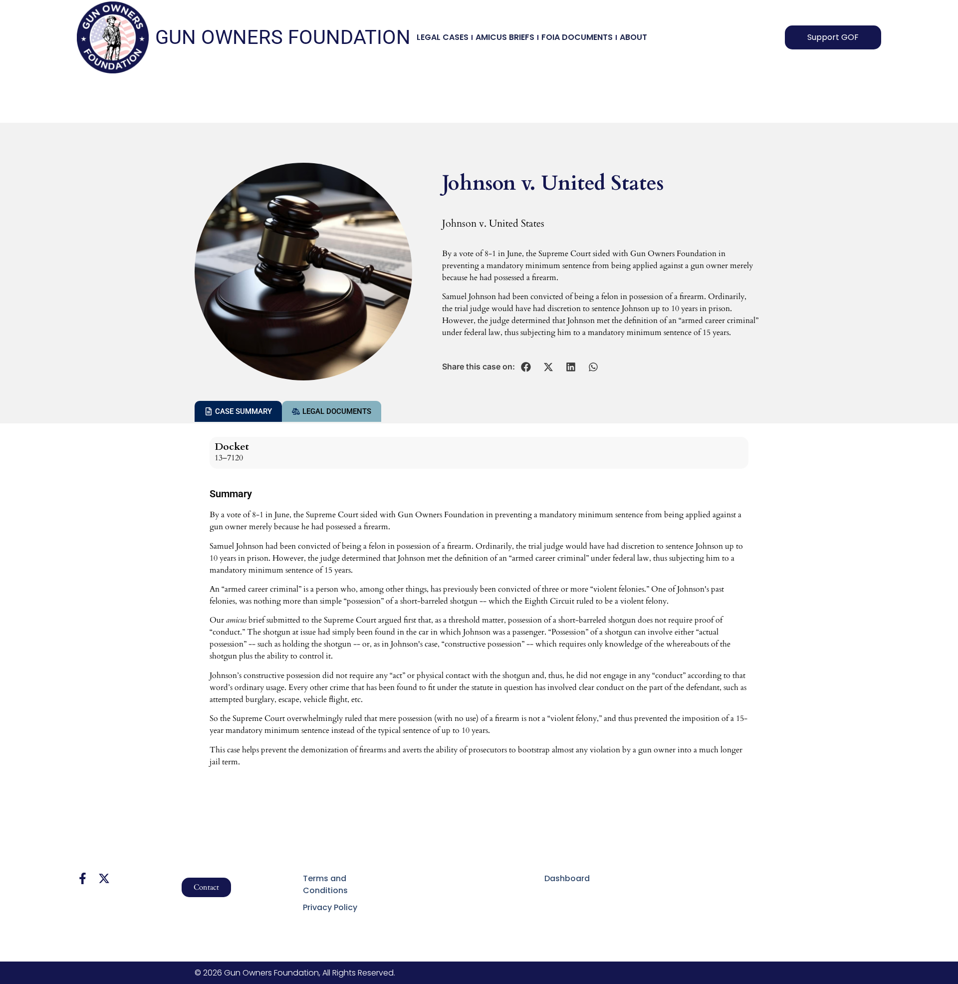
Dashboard (567, 878)
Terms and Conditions (325, 884)
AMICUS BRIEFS (505, 37)
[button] (526, 367)
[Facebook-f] (82, 878)
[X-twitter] (104, 878)
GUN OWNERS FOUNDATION (283, 37)
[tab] (238, 411)
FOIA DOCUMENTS (577, 37)
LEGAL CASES (443, 37)
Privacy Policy (330, 907)
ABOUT (633, 37)
